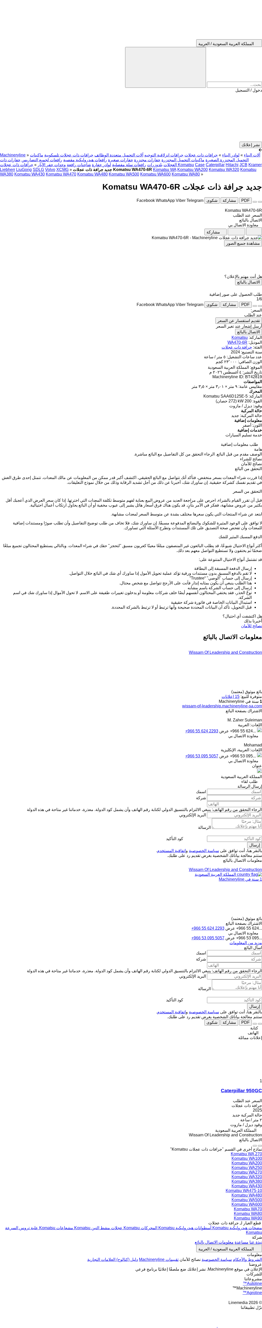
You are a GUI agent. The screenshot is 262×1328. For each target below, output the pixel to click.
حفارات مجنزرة (147, 160)
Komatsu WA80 (186, 174)
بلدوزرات (154, 165)
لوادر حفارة (101, 165)
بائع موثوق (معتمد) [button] (246, 692)
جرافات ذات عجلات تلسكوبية (68, 155)
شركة (201, 798)
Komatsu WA (164, 169)
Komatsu (240, 337)
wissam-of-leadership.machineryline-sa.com (222, 706)
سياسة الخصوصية (204, 851)
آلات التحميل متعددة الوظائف (118, 155)
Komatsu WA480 (92, 174)
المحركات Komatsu (140, 1228)
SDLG (38, 169)
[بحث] (165, 67)
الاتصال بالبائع (248, 282)
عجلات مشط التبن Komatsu (98, 1228)
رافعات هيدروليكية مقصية (85, 160)
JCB (243, 165)
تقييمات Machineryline (159, 1259)
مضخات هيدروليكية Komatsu (236, 1228)
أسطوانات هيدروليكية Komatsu (184, 1228)
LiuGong (24, 169)
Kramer (255, 165)
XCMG (62, 169)
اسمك (201, 792)
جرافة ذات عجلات (237, 347)
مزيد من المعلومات (246, 943)
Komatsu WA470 (61, 174)
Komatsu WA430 (29, 174)
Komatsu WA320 (224, 169)
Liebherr (7, 169)
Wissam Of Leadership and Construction (225, 652)
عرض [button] (223, 731)
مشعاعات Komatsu (55, 1228)
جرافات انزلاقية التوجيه (163, 155)
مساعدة (241, 1242)
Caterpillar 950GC (241, 1090)
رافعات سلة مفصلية (129, 165)
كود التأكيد (174, 839)
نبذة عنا (255, 1242)
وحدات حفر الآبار (52, 165)
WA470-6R (237, 342)
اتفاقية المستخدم (171, 851)
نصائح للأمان (251, 626)
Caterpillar (215, 165)
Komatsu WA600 (155, 174)
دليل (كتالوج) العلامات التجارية (112, 1259)
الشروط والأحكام (247, 1259)
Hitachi (232, 165)
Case (200, 165)
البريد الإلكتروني (192, 815)
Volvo (50, 169)
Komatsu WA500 (124, 174)
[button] (131, 117)
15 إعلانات (230, 696)
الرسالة (204, 827)
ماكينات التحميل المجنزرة (182, 160)
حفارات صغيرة (120, 160)
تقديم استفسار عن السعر (238, 320)
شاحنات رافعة (79, 165)
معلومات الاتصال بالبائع (214, 1242)
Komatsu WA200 (192, 169)
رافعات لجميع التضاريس (41, 160)
